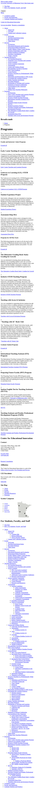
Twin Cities (7, 511)
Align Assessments (20, 588)
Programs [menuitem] (7, 91)
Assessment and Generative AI (20, 621)
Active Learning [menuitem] (12, 62)
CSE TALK (14, 751)
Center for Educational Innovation (10, 22)
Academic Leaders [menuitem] (9, 16)
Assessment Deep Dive (7, 234)
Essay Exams (19, 604)
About (6, 488)
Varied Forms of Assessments (23, 597)
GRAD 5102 (15, 748)
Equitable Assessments (17, 600)
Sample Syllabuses (16, 644)
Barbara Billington (16, 536)
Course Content (15, 686)
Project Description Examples (23, 655)
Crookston (6, 505)
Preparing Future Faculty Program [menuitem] (17, 102)
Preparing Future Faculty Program (10, 384)
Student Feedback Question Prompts (21, 649)
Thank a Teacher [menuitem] (12, 55)
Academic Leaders (9, 783)
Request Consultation (7, 461)
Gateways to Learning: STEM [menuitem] (16, 96)
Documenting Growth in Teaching (17, 646)
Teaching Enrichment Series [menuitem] (16, 38)
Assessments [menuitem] (11, 65)
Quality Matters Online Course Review (19, 555)
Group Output (19, 667)
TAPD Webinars (16, 775)
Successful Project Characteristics (20, 654)
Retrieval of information (18, 694)
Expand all (4, 145)
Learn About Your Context (19, 715)
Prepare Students (16, 618)
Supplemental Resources (18, 731)
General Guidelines (16, 586)
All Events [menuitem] (11, 36)
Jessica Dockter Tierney (18, 537)
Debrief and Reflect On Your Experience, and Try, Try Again (20, 727)
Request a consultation (18, 25)
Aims (13, 631)
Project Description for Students (24, 657)
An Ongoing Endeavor (17, 688)
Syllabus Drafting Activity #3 (23, 636)
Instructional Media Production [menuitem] (16, 47)
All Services (11, 550)
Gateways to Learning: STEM (16, 741)
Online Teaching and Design (16, 701)
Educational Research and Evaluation (18, 552)
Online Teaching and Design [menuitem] (16, 80)
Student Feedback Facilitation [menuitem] (16, 52)
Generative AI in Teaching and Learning (19, 566)
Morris (6, 508)
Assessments (11, 584)
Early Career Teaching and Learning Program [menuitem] (21, 94)
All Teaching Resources (14, 565)
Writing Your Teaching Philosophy (17, 735)
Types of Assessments (17, 602)
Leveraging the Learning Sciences (17, 691)
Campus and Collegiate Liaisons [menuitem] (17, 33)
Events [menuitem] (6, 34)
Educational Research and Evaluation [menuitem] (18, 46)
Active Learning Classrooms (16, 578)
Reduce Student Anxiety (18, 620)
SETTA (3, 407)
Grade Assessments (16, 617)
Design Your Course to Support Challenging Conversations (20, 718)
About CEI (11, 531)
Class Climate (15, 683)
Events (6, 490)
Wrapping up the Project (18, 675)
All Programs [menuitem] (11, 93)
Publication (14, 709)
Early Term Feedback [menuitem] (14, 70)
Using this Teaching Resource (19, 626)
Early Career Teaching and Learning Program (14, 167)
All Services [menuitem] (11, 44)
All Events (11, 542)
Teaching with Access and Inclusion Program (20, 782)
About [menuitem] (6, 28)
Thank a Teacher (12, 562)
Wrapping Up (15, 639)
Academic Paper (19, 609)
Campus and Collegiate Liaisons (17, 539)
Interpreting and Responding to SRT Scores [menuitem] (20, 76)
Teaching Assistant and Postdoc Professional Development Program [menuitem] (20, 108)
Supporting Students (17, 673)
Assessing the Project (17, 665)
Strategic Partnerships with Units (17, 557)
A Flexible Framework (17, 681)
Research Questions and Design (20, 706)
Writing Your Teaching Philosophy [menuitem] (17, 89)
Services (6, 492)
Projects (17, 612)
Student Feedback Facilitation (16, 558)
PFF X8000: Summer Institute (20, 764)
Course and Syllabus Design (16, 625)
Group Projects (12, 651)
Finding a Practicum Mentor (23, 761)
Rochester (6, 510)
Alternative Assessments (22, 613)
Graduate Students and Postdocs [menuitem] (13, 19)
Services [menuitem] (6, 42)
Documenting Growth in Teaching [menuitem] (17, 68)
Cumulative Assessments (22, 599)
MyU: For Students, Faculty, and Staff (15, 8)
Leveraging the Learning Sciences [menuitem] (17, 78)
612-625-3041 (5, 453)
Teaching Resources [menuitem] (10, 57)
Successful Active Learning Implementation (19, 572)
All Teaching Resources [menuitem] (14, 59)
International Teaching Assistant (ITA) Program (14, 367)
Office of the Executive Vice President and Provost (15, 470)
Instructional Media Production (16, 554)
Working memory (16, 693)
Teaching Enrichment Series (16, 544)
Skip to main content (6, 1)
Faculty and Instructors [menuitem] (10, 17)
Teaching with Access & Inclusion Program (13, 316)
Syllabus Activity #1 (21, 630)
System (6, 503)
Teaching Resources (10, 493)
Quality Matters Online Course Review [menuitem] (19, 49)
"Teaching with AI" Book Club (9, 341)
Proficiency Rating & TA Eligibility (21, 767)
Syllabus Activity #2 (21, 633)
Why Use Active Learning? (19, 570)
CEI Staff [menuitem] (10, 31)
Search (3, 11)
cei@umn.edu (5, 455)
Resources (14, 710)
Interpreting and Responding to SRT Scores (20, 689)
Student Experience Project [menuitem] (15, 106)
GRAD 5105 (15, 749)
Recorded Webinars (13, 545)
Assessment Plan (16, 615)
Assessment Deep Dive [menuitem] (14, 114)
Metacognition (15, 699)
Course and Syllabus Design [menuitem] (16, 67)
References (14, 623)
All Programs (11, 738)
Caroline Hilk (15, 534)
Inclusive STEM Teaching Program (11, 294)
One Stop (7, 6)
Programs (7, 495)
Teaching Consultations (14, 560)
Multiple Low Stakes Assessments (21, 590)
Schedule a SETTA (17, 769)
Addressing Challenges (18, 579)
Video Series (11, 547)
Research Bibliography (17, 643)
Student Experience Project (8, 209)
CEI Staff (10, 533)
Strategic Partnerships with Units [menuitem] (17, 51)
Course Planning (16, 581)
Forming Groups (16, 664)
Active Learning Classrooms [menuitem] (16, 64)
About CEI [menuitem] (11, 30)
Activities (14, 634)
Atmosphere (14, 628)
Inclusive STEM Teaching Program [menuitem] (18, 97)
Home (6, 123)
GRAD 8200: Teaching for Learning (21, 762)
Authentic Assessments (21, 592)
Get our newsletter (6, 25)
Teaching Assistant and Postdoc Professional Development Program (20, 773)
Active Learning (12, 568)
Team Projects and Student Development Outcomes (22, 661)
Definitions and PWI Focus (19, 680)
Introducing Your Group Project (20, 659)
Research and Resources (18, 576)
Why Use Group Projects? (18, 652)
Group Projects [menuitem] (12, 72)
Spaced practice (15, 696)
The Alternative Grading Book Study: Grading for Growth (17, 271)
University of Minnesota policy (19, 398)
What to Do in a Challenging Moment (22, 725)
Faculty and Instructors (10, 785)
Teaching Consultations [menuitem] (14, 54)
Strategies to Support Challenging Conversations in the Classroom (17, 713)
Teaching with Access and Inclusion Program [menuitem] (20, 115)
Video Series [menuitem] (11, 41)
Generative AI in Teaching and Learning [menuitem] (19, 60)
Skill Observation (20, 610)
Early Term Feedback (14, 647)
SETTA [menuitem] (10, 104)
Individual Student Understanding (24, 672)
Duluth (6, 506)
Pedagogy (14, 685)
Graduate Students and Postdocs (13, 786)
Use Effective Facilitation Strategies (21, 723)
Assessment (14, 638)
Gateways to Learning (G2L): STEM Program (14, 189)
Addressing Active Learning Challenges (22, 575)
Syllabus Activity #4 (21, 641)
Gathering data (15, 707)
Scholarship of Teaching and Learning (19, 704)
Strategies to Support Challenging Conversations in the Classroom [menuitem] (17, 85)
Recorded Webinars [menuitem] (13, 39)
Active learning (15, 698)
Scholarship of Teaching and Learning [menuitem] (19, 83)
